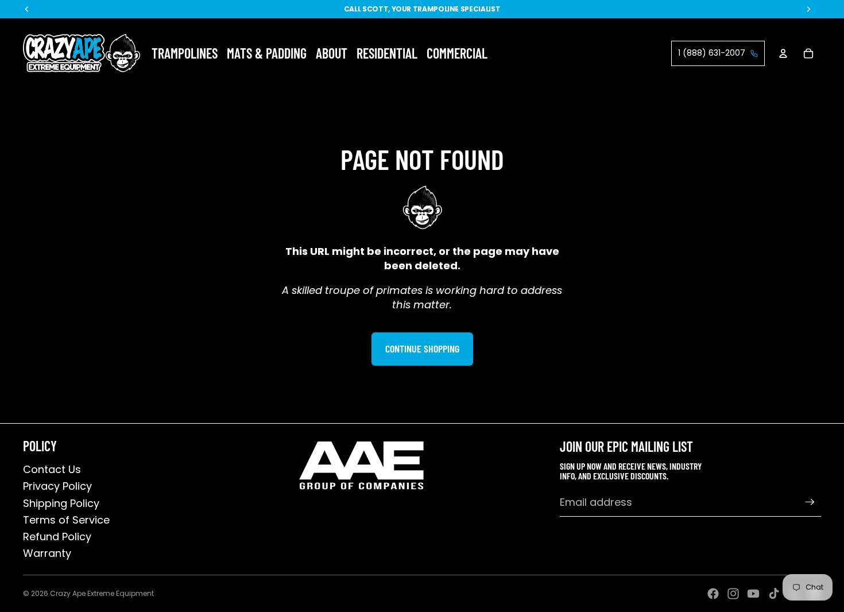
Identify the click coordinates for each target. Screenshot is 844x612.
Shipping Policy (61, 503)
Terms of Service (66, 520)
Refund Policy (57, 536)
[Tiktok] (774, 594)
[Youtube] (753, 594)
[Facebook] (713, 594)
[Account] (783, 53)
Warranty (47, 553)
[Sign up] (810, 502)
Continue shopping (422, 348)
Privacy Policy (57, 486)
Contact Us (52, 469)
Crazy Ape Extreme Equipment (102, 593)
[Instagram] (733, 594)
